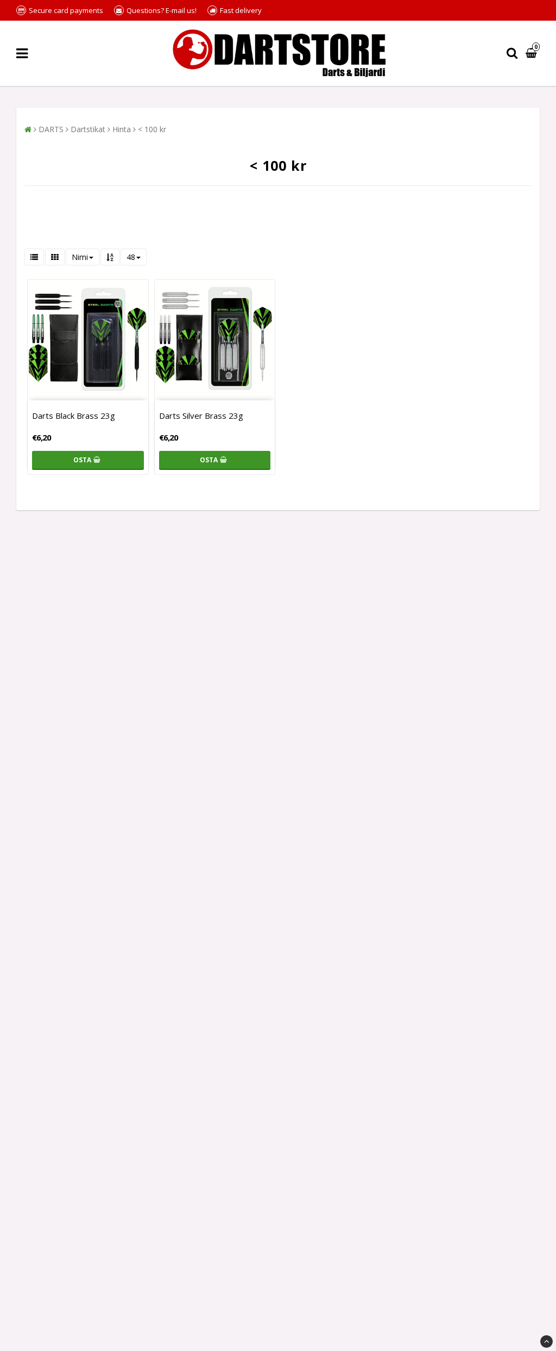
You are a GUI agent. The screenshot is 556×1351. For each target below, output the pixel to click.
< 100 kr (152, 129)
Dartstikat (88, 129)
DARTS (51, 129)
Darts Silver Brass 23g (201, 415)
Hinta (121, 129)
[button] (533, 53)
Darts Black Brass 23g (73, 415)
